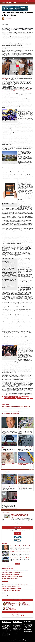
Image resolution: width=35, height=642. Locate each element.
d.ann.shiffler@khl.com (12, 605)
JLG (13, 396)
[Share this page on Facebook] (3, 24)
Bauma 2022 (6, 397)
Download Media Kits (28, 631)
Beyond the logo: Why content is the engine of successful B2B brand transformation (15, 595)
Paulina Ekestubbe (18, 397)
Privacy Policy (9, 639)
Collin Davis (13, 397)
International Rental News (17, 628)
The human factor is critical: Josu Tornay (8, 464)
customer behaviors (26, 396)
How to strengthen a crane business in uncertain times (9, 503)
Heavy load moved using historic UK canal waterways (25, 447)
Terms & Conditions (20, 640)
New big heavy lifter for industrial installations (11, 582)
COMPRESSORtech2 (16, 629)
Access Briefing (15, 623)
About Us (4, 639)
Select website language (23, 0)
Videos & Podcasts (5, 472)
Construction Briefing (16, 625)
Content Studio (29, 639)
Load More (17, 563)
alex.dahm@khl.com (26, 605)
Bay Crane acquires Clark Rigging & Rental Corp (11, 588)
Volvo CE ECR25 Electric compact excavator (10, 398)
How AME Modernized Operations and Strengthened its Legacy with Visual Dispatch (19, 516)
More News (31, 469)
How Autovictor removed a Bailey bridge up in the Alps (12, 411)
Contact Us (18, 639)
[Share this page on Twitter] (4, 24)
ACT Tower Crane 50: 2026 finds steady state (11, 590)
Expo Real (10, 397)
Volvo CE (11, 396)
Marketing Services (27, 629)
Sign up (17, 533)
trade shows (16, 396)
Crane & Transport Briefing (17, 624)
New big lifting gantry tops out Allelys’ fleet (10, 413)
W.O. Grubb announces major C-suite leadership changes (25, 464)
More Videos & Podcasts (29, 509)
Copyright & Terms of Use (12, 640)
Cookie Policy (14, 639)
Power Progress (15, 630)
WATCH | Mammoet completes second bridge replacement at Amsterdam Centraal (24, 486)
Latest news (4, 416)
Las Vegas (31, 398)
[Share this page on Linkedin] (6, 24)
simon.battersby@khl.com (12, 609)
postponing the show (5, 78)
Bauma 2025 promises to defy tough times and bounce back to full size (16, 406)
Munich (28, 398)
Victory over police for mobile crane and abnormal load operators (15, 584)
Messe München (6, 396)
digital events (21, 396)
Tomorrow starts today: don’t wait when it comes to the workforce (15, 408)
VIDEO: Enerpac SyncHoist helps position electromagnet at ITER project (8, 486)
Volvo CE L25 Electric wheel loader (21, 398)
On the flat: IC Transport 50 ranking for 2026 (11, 586)
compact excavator (22, 125)
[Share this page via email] (8, 24)
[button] (32, 519)
